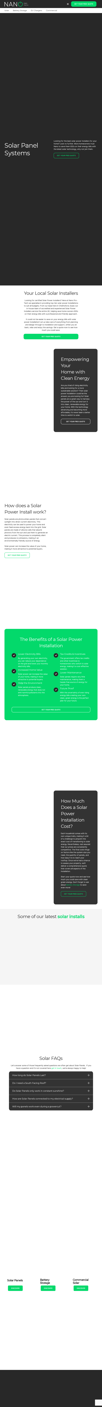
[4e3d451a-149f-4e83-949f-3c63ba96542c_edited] (14, 973)
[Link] (16, 4)
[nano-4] (88, 954)
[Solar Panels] (18, 1271)
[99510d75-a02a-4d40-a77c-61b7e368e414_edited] (32, 935)
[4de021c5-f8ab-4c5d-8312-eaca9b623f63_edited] (69, 973)
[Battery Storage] (51, 1271)
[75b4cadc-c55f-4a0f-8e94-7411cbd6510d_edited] (51, 954)
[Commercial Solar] (84, 1271)
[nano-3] (69, 954)
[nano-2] (88, 935)
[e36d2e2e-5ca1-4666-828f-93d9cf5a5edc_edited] (32, 973)
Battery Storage (73, 885)
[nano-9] (14, 935)
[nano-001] (32, 954)
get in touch (56, 1068)
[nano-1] (14, 954)
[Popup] (68, 4)
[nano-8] (51, 935)
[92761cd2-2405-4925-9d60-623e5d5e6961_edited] (51, 973)
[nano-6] (69, 935)
